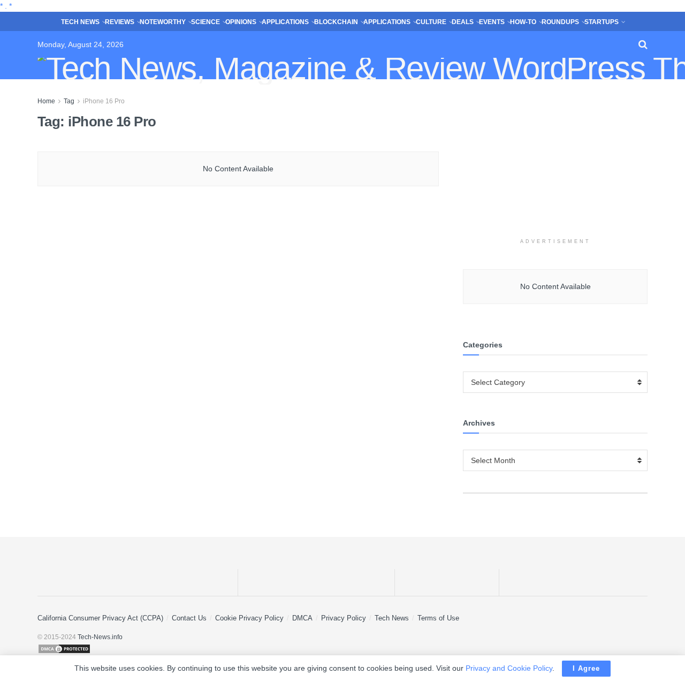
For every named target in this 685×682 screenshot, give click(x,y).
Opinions (240, 22)
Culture (431, 22)
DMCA (302, 618)
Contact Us (189, 618)
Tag (69, 101)
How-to (523, 22)
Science (205, 22)
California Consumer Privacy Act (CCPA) (100, 618)
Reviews (119, 22)
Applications (285, 22)
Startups (601, 22)
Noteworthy (163, 22)
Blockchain (336, 22)
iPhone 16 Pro (104, 101)
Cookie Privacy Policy (249, 618)
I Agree (586, 668)
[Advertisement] (555, 162)
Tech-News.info (100, 637)
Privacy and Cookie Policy (509, 668)
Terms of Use (438, 618)
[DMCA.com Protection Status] (342, 648)
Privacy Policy (343, 618)
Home (46, 101)
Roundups (560, 22)
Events (492, 22)
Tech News (80, 22)
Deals (463, 22)
